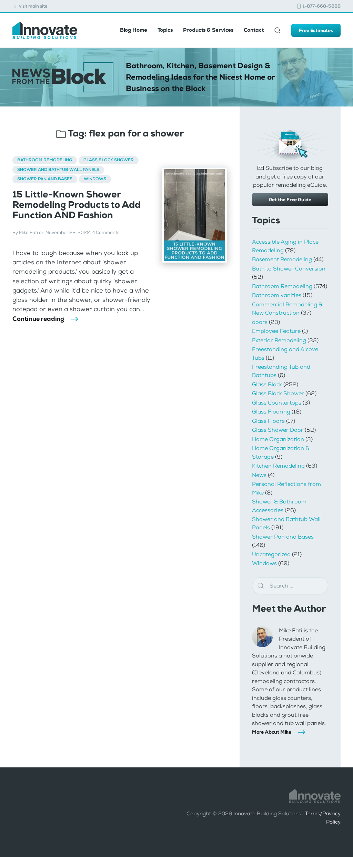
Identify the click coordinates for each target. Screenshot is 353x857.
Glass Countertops (276, 402)
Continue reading (38, 319)
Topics (165, 30)
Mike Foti (28, 232)
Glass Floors (268, 421)
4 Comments (105, 232)
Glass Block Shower (108, 160)
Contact (253, 30)
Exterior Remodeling (279, 340)
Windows (95, 179)
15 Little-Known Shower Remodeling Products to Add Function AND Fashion (76, 204)
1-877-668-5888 (321, 6)
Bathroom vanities (276, 295)
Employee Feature (276, 331)
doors (260, 322)
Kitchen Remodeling (278, 465)
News (259, 475)
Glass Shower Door (277, 429)
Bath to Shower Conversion (288, 268)
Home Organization (278, 439)
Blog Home (133, 30)
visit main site (33, 6)
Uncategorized (271, 554)
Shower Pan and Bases (44, 179)
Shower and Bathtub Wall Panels (58, 169)
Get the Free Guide (290, 199)
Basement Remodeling (282, 259)
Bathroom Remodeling (44, 160)
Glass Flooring (271, 411)
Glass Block (267, 384)
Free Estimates (316, 30)
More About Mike (271, 732)
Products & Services (208, 30)
